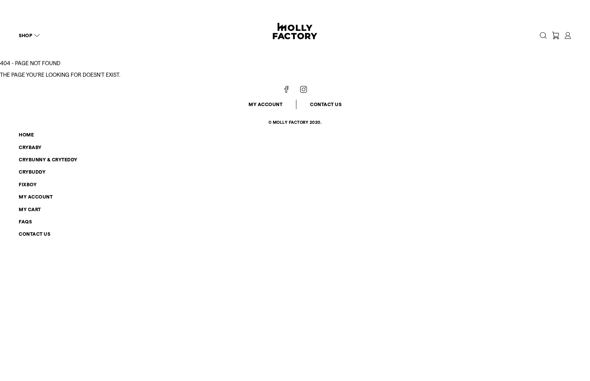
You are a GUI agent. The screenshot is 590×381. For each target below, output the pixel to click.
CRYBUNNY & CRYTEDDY (48, 159)
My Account (265, 104)
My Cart (30, 209)
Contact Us (325, 104)
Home (26, 134)
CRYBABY (30, 147)
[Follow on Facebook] (286, 89)
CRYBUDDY (32, 172)
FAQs (25, 221)
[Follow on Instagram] (303, 89)
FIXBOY (28, 184)
